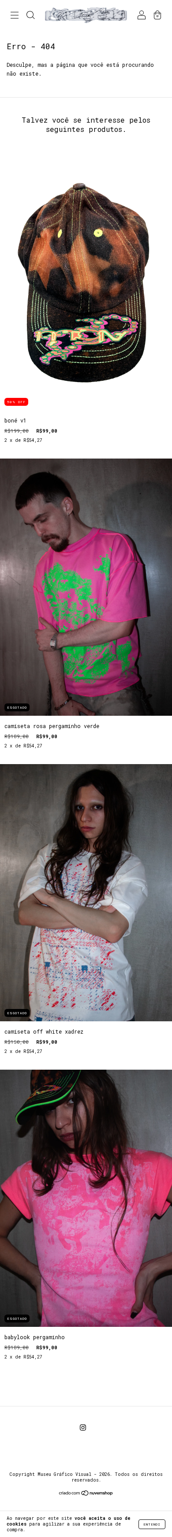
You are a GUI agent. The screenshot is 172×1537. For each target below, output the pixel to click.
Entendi (152, 1524)
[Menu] (14, 16)
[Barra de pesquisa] (30, 16)
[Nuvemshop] (86, 1493)
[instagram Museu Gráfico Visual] (83, 1427)
